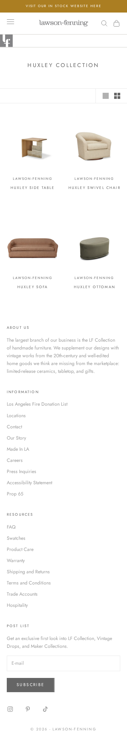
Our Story (16, 437)
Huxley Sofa (32, 287)
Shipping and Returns (28, 571)
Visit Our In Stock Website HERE (64, 5)
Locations (16, 415)
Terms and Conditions (29, 582)
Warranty (16, 560)
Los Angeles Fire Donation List (37, 404)
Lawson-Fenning (32, 178)
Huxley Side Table (32, 187)
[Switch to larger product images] (106, 96)
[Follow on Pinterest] (27, 709)
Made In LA (18, 449)
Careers (15, 460)
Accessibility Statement (29, 482)
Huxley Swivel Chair (94, 187)
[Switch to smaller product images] (117, 96)
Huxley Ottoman (94, 287)
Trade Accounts (22, 594)
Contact (14, 426)
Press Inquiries (21, 471)
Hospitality (17, 605)
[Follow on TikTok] (45, 709)
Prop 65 (15, 493)
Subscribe (31, 685)
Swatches (16, 538)
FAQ (11, 527)
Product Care (20, 549)
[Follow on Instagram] (10, 709)
